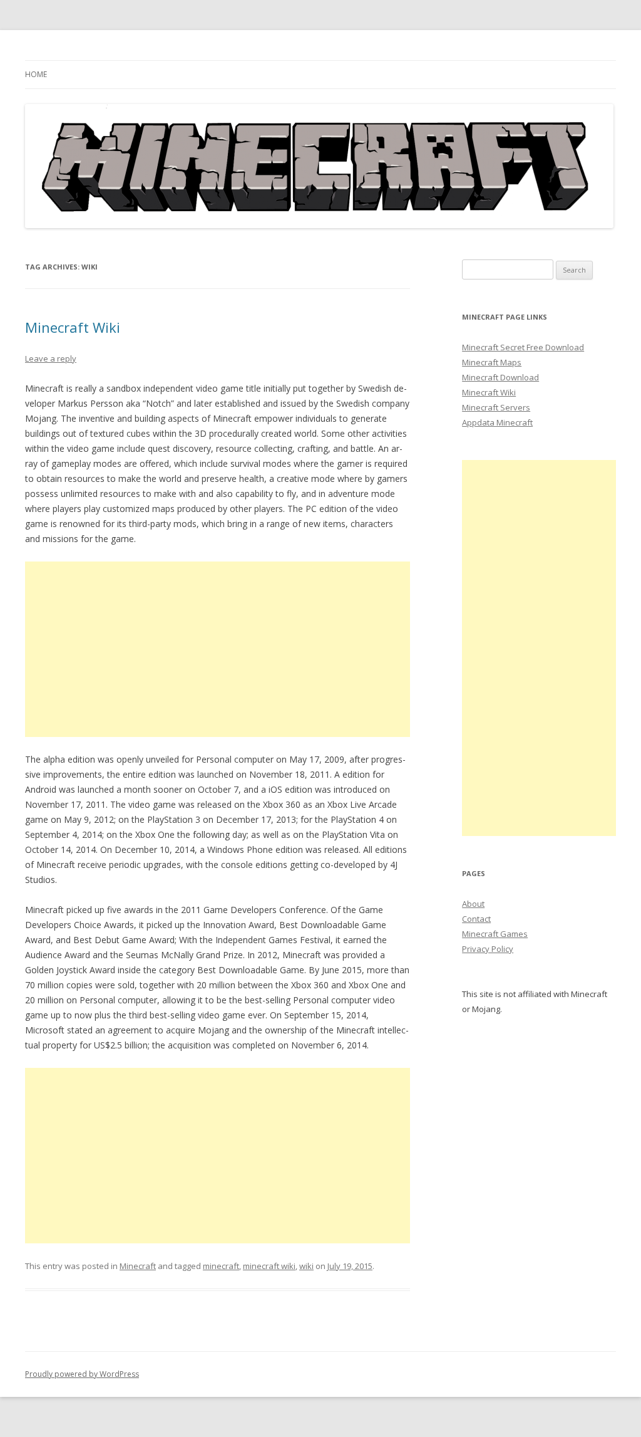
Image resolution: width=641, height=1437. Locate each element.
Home (36, 74)
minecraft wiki (269, 1266)
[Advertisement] (217, 649)
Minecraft (138, 1266)
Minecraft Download (500, 377)
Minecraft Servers (496, 407)
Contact (476, 918)
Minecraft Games (495, 933)
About (473, 903)
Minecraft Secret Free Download (523, 347)
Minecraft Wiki (72, 327)
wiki (306, 1266)
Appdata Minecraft (497, 422)
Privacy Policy (487, 948)
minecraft (221, 1266)
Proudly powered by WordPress (82, 1374)
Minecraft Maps (491, 362)
